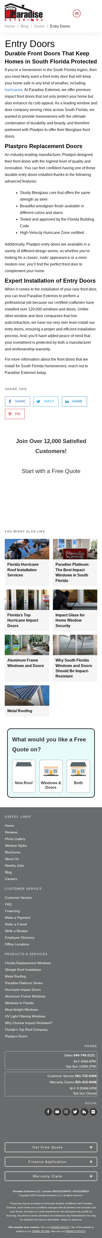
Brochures (12, 852)
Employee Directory (19, 937)
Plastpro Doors (16, 1036)
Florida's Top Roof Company (26, 1029)
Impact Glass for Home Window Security (70, 620)
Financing (12, 911)
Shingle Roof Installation (23, 970)
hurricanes (14, 90)
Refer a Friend (16, 924)
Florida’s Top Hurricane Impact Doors (22, 620)
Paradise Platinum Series (24, 983)
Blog (8, 872)
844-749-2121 (84, 1055)
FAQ (8, 904)
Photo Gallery (15, 839)
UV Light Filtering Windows (25, 1016)
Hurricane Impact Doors (23, 989)
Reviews (11, 832)
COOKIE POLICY (59, 1227)
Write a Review (16, 931)
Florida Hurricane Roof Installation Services (23, 569)
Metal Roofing (19, 711)
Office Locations (17, 944)
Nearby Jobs (14, 865)
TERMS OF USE (41, 1231)
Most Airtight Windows (21, 1009)
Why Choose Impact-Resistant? (28, 1023)
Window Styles (16, 845)
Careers (11, 879)
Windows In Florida (19, 1003)
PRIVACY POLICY (75, 1231)
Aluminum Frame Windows (25, 996)
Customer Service (18, 897)
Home (9, 825)
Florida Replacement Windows (28, 963)
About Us (12, 859)
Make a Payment (17, 917)
